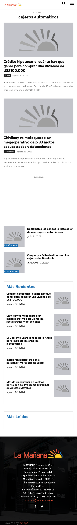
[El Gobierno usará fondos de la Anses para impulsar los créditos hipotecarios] (62, 344)
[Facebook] (35, 507)
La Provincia (9, 152)
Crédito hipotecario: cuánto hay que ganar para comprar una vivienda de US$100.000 (34, 66)
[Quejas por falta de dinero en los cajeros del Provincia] (14, 262)
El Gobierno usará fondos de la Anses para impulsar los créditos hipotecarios (29, 341)
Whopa (24, 523)
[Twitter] (41, 507)
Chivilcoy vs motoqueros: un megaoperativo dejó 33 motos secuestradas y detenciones (29, 142)
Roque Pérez (11, 272)
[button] (64, 4)
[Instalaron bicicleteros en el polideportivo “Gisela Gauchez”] (62, 366)
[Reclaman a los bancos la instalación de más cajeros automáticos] (14, 236)
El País (7, 75)
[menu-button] (71, 4)
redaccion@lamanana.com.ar (39, 500)
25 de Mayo (10, 245)
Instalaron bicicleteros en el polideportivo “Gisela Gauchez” (25, 362)
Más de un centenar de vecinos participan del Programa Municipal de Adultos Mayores (27, 385)
